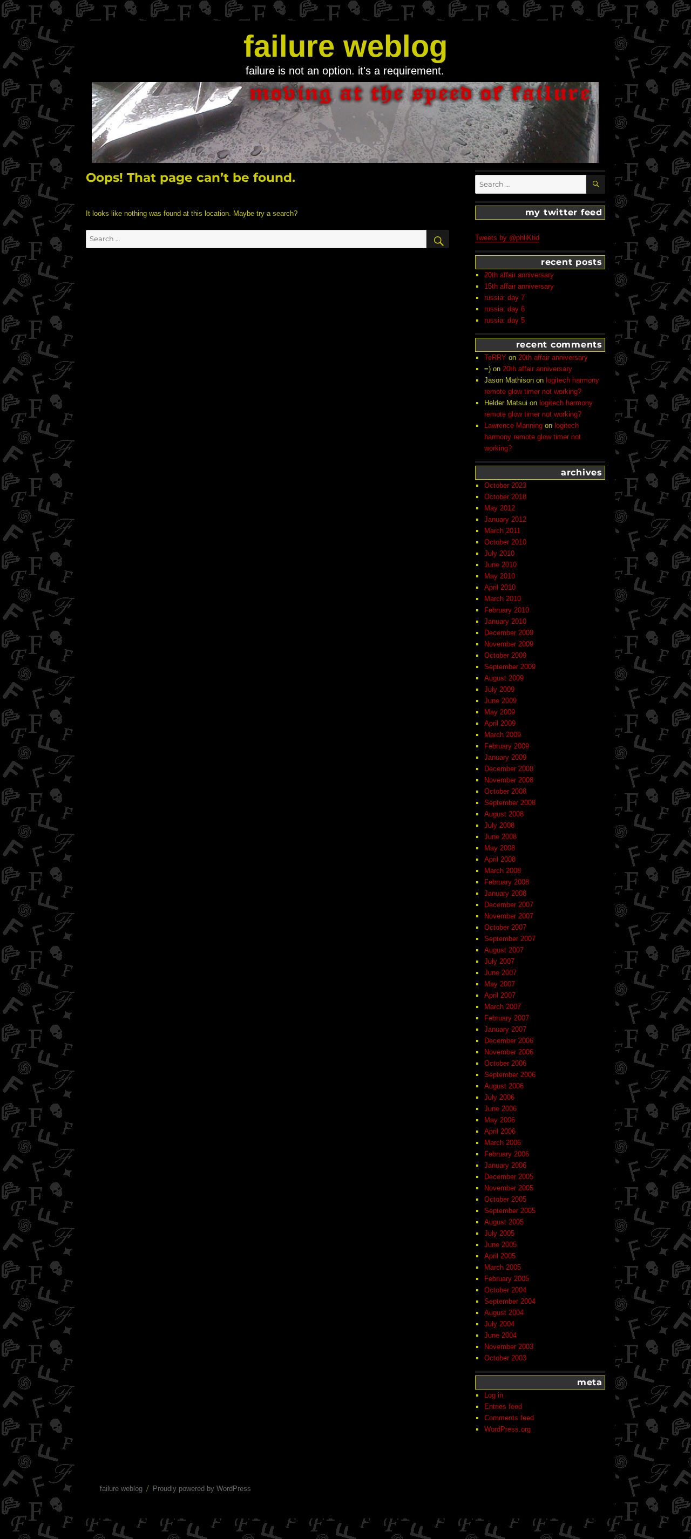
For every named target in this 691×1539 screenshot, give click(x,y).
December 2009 (508, 633)
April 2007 (500, 995)
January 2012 (505, 519)
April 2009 (500, 723)
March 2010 (502, 599)
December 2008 (508, 769)
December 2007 (508, 905)
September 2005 (510, 1211)
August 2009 (504, 678)
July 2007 (499, 961)
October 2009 (505, 655)
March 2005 (502, 1267)
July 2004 (499, 1324)
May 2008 (499, 848)
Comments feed (509, 1418)
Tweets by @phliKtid (507, 238)
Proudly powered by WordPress (202, 1488)
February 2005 (506, 1279)
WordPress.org (507, 1429)
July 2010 (499, 553)
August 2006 (504, 1086)
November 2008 (508, 780)
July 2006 (499, 1097)
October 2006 (505, 1063)
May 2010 (499, 576)
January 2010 (505, 621)
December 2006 (508, 1041)
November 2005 (508, 1188)
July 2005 (499, 1233)
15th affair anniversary (519, 286)
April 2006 (500, 1131)
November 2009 (508, 644)
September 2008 (510, 803)
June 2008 (500, 837)
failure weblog (345, 46)
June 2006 (500, 1109)
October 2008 (505, 791)
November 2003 (508, 1347)
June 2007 (500, 973)
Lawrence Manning (513, 425)
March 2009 (502, 735)
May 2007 (499, 984)
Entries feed (503, 1406)
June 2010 (500, 565)
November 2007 (508, 916)
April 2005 (500, 1256)
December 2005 (508, 1177)
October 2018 (505, 497)
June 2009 (500, 701)
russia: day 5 (504, 320)
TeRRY (495, 357)
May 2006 (499, 1120)
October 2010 (505, 542)
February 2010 (506, 610)
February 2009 (506, 746)
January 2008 (505, 893)
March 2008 (502, 871)
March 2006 (502, 1143)
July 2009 (499, 689)
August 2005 (504, 1222)
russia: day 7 (504, 298)
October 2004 (505, 1290)
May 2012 (499, 508)
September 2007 (510, 939)
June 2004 (500, 1335)
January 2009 (505, 757)
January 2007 (505, 1029)
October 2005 (505, 1199)
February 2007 (506, 1018)
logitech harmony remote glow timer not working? (532, 436)
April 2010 (500, 587)
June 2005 (500, 1245)
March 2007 (502, 1007)
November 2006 (508, 1052)
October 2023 (505, 485)
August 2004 (504, 1313)
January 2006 (505, 1165)
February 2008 (506, 882)
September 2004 (510, 1301)
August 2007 (504, 950)
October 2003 (505, 1358)
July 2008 (499, 825)
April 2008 (500, 859)
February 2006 (506, 1154)
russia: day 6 (504, 309)
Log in (493, 1395)
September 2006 (510, 1075)
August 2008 (504, 814)
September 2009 (510, 667)
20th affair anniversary (519, 275)
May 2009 (499, 712)
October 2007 (505, 927)
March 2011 (502, 531)
